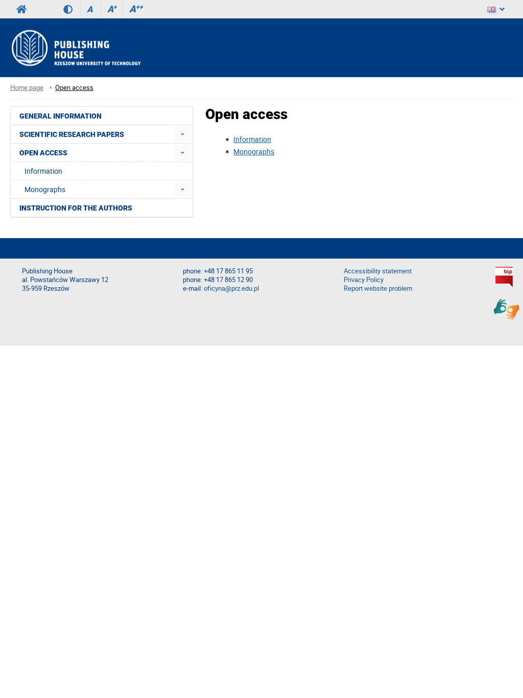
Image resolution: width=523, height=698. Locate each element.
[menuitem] (183, 134)
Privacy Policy (364, 279)
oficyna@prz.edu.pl (231, 288)
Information (252, 139)
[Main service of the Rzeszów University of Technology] (21, 9)
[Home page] (75, 48)
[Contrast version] (71, 9)
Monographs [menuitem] (45, 189)
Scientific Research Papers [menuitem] (71, 134)
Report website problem (378, 288)
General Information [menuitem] (60, 116)
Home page (26, 87)
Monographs (253, 151)
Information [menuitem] (43, 171)
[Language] (496, 9)
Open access (74, 87)
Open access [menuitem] (43, 153)
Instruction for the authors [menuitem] (75, 208)
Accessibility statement (378, 271)
